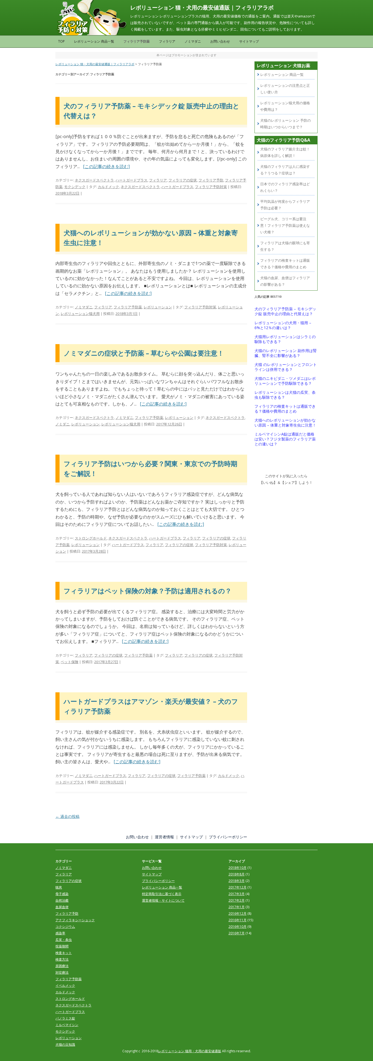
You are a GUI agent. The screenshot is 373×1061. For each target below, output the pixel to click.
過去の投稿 (67, 816)
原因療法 (62, 966)
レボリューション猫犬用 (80, 313)
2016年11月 (238, 920)
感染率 (60, 933)
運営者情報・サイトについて (163, 900)
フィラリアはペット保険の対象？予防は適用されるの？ (148, 590)
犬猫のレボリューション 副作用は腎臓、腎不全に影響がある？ (285, 353)
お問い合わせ (220, 41)
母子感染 (62, 894)
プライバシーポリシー (228, 836)
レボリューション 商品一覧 (94, 41)
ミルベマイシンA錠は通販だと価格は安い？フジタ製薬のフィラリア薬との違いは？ (285, 439)
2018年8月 (237, 874)
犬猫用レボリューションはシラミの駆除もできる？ (285, 339)
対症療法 (62, 972)
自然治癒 (62, 900)
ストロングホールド (91, 538)
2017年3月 (237, 894)
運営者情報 (164, 836)
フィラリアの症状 (182, 180)
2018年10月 (238, 867)
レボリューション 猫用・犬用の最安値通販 (189, 1051)
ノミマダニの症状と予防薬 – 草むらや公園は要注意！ (144, 352)
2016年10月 (238, 926)
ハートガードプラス (131, 180)
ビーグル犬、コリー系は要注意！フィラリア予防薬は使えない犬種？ (285, 225)
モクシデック (74, 186)
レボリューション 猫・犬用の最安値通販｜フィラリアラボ (202, 7)
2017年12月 (238, 887)
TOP (61, 41)
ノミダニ (62, 424)
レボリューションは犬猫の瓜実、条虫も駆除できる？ (285, 395)
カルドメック (108, 186)
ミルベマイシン (66, 1025)
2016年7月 (237, 933)
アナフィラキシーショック (75, 920)
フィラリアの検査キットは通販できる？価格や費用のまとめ (285, 409)
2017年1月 (237, 907)
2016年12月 (238, 913)
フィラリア (167, 41)
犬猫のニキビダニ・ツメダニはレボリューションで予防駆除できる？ (285, 381)
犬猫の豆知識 (65, 1044)
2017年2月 (237, 900)
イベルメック (65, 985)
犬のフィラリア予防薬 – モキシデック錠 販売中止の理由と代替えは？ (285, 311)
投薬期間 (62, 946)
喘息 (58, 887)
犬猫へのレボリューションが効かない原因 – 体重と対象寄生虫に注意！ (285, 423)
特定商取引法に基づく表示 (161, 894)
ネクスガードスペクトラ (94, 180)
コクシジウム (65, 926)
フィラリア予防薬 (136, 41)
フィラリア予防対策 (211, 186)
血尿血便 (62, 907)
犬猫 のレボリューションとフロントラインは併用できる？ (285, 367)
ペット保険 (69, 661)
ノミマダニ (193, 41)
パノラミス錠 (65, 1018)
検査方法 (62, 959)
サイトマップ (249, 41)
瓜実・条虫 (63, 939)
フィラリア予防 (211, 180)
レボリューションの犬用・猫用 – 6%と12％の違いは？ (282, 325)
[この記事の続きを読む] (106, 166)
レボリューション (158, 307)
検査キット (63, 952)
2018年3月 (237, 880)
